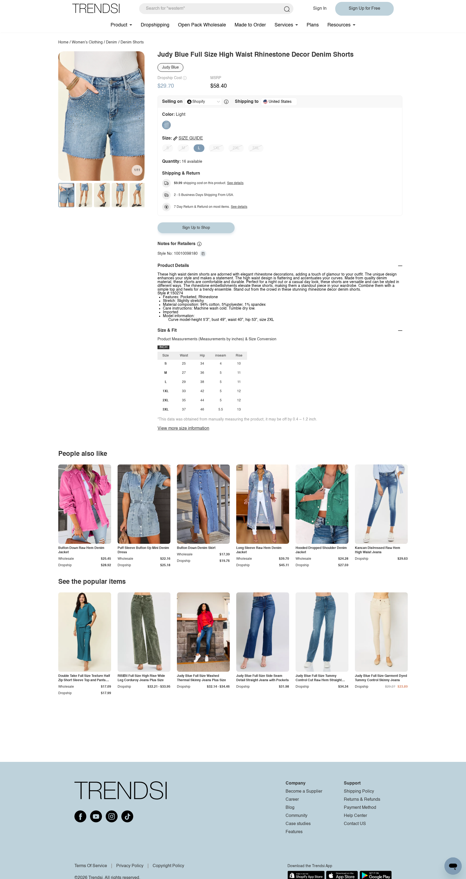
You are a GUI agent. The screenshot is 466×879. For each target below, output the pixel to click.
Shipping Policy (359, 791)
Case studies (298, 824)
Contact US (355, 824)
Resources (339, 25)
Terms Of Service (90, 866)
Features (294, 832)
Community (296, 816)
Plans (313, 25)
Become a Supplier (304, 791)
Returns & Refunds (362, 799)
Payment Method (360, 808)
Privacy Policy (129, 866)
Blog (290, 808)
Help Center (355, 816)
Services (284, 25)
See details (235, 183)
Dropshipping (155, 25)
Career (292, 799)
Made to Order (250, 25)
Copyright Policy (168, 866)
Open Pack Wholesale (202, 25)
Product (119, 25)
